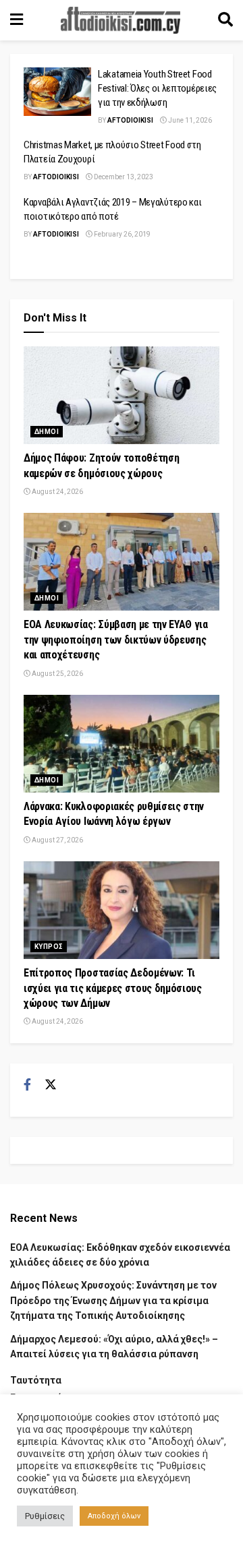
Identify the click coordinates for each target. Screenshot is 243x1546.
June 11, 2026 (189, 120)
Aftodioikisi (130, 120)
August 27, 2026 (56, 840)
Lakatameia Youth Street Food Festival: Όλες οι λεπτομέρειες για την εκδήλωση (157, 88)
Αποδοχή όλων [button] (114, 1516)
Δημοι (46, 431)
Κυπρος (48, 946)
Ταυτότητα (35, 1380)
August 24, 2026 (56, 491)
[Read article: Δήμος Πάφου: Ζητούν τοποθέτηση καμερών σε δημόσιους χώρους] (121, 395)
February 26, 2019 (121, 234)
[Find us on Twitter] (51, 1085)
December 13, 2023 (122, 177)
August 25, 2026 (56, 673)
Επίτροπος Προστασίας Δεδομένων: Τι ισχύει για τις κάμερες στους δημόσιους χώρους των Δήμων (113, 988)
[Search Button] (225, 20)
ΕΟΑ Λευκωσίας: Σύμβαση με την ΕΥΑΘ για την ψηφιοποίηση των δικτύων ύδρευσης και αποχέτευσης (116, 639)
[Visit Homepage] (121, 20)
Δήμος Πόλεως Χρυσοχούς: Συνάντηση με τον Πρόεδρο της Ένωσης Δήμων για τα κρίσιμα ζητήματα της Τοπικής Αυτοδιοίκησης (113, 1300)
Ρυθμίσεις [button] (45, 1516)
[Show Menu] (16, 20)
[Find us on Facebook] (27, 1085)
